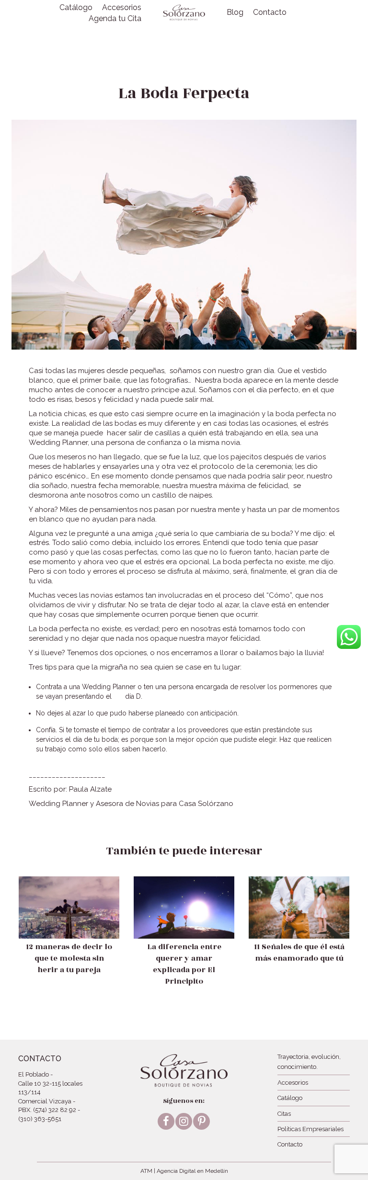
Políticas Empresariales (310, 1129)
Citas (284, 1113)
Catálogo (75, 7)
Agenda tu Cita (115, 18)
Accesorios (121, 7)
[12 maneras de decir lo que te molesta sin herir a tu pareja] (69, 935)
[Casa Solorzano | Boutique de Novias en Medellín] (184, 12)
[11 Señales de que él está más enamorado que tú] (299, 929)
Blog (235, 12)
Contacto (270, 12)
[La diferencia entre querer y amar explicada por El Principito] (184, 941)
